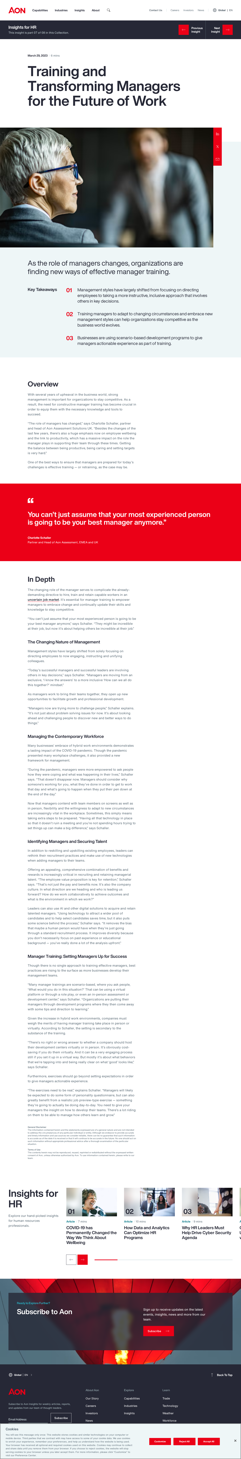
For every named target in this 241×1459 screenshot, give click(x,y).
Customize (160, 1441)
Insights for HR (22, 27)
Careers (175, 10)
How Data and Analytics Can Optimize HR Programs (146, 1232)
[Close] (235, 1441)
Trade (166, 1398)
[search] (109, 10)
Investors (188, 10)
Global (225, 10)
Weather (168, 1413)
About (96, 10)
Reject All (184, 1441)
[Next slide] (83, 1260)
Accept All (208, 1441)
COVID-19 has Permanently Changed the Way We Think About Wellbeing (91, 1235)
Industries (61, 10)
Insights (80, 10)
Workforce (169, 1420)
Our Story (92, 1398)
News (201, 10)
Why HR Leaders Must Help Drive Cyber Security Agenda (206, 1232)
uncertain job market (43, 599)
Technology (170, 1406)
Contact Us (155, 10)
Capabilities (40, 10)
